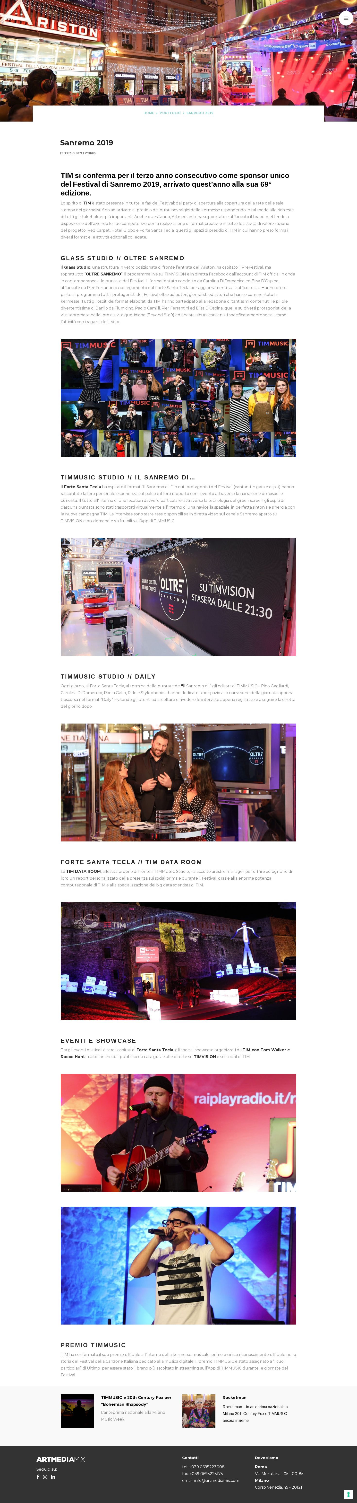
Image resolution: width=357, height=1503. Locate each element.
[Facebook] (37, 1477)
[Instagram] (45, 1477)
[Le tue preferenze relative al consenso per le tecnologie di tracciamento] (348, 1494)
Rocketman (234, 1397)
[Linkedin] (53, 1477)
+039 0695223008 (207, 1467)
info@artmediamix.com (216, 1480)
